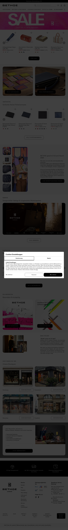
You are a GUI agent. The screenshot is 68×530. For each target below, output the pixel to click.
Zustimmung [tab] (19, 258)
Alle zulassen (53, 274)
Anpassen (34, 274)
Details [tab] (49, 258)
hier (37, 269)
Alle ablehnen (9, 274)
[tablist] (34, 258)
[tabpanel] (34, 266)
